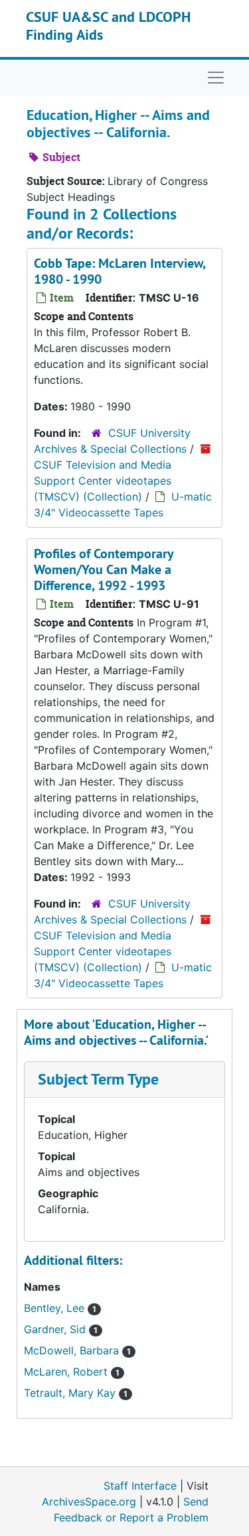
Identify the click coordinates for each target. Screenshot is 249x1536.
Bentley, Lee (56, 1308)
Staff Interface (140, 1485)
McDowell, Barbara (73, 1350)
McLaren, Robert (67, 1371)
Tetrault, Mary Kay (71, 1392)
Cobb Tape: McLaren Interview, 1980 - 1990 (119, 271)
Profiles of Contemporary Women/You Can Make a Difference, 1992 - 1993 (103, 569)
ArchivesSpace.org (89, 1501)
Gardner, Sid (56, 1329)
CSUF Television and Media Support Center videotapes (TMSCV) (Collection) (102, 480)
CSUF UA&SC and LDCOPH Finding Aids (108, 25)
